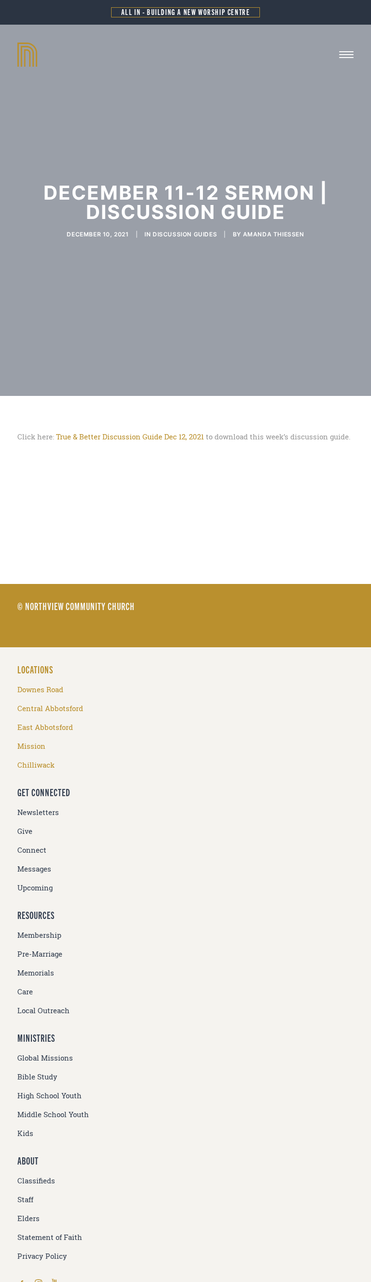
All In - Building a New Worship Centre (185, 11)
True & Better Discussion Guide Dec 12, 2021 (130, 437)
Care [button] (25, 992)
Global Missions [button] (45, 1058)
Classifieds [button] (36, 1181)
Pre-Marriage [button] (39, 954)
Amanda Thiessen (273, 234)
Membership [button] (39, 935)
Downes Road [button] (40, 690)
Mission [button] (31, 746)
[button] (346, 54)
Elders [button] (28, 1218)
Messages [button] (34, 869)
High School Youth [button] (49, 1096)
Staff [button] (25, 1200)
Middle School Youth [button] (53, 1114)
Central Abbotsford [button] (50, 708)
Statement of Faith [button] (49, 1237)
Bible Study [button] (37, 1077)
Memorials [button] (35, 973)
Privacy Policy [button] (42, 1256)
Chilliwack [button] (36, 765)
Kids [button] (25, 1133)
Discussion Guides (185, 234)
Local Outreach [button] (43, 1010)
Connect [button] (31, 850)
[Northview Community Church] (185, 55)
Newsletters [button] (38, 812)
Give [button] (24, 831)
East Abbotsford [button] (45, 727)
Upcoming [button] (35, 888)
